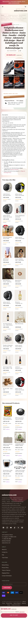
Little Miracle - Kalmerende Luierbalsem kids (7, 259)
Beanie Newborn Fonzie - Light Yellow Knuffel (7, 281)
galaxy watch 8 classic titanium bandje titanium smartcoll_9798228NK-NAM (20, 346)
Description (5, 115)
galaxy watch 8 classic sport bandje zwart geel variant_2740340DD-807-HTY (19, 194)
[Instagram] (7, 527)
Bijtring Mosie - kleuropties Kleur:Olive (18, 281)
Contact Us (4, 552)
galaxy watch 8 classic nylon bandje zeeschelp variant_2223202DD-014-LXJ (7, 216)
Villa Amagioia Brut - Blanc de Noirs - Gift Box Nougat (7, 367)
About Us (4, 549)
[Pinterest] (22, 527)
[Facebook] (3, 527)
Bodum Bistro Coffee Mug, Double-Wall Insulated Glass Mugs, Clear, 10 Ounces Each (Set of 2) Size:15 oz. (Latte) (7, 471)
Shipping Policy (5, 573)
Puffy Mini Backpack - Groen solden (7, 238)
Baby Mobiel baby (19, 323)
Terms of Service (6, 570)
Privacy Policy (5, 567)
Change (21, 100)
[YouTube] (10, 527)
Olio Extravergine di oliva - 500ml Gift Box (8, 324)
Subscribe (7, 587)
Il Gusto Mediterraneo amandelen (20, 216)
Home (2, 15)
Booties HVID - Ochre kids (7, 389)
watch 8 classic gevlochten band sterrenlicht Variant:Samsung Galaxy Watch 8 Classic (7, 194)
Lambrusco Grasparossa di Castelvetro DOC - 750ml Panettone (19, 367)
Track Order (5, 557)
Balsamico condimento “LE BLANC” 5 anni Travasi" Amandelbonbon (19, 303)
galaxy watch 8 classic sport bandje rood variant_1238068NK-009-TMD (19, 389)
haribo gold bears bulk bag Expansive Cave (7, 418)
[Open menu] (2, 6)
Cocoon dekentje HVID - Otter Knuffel (19, 259)
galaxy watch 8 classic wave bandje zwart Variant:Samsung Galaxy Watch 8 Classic (19, 238)
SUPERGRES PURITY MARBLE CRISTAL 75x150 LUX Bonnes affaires (19, 444)
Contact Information (7, 575)
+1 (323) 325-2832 (6, 539)
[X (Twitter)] (18, 527)
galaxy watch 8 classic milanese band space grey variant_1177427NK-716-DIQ (7, 303)
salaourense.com (20, 10)
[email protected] (14, 169)
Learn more (21, 612)
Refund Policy (5, 565)
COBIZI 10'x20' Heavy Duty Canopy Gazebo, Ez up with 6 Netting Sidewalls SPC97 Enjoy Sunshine (20, 471)
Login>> (8, 429)
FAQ (3, 555)
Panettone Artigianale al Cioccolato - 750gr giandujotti (8, 346)
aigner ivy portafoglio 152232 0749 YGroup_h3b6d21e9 (8, 444)
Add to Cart (14, 615)
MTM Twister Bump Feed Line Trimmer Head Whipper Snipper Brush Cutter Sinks (19, 418)
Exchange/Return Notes (8, 160)
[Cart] (25, 6)
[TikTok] (14, 527)
